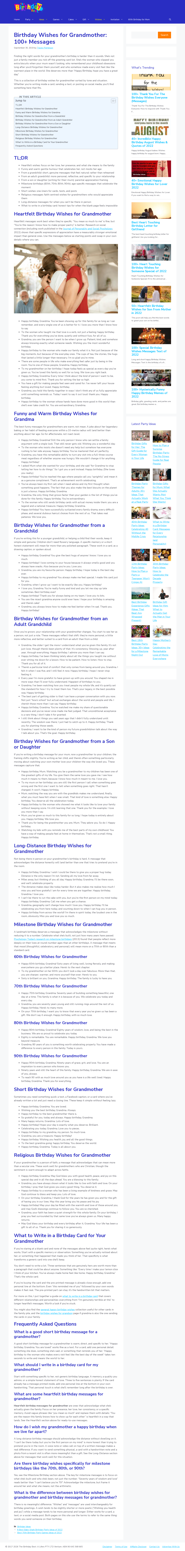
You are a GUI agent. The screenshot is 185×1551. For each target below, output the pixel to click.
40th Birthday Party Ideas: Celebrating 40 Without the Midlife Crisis (140, 529)
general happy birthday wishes (58, 1309)
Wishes (98, 19)
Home (17, 19)
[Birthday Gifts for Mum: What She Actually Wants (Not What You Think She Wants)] (162, 475)
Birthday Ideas (24, 1526)
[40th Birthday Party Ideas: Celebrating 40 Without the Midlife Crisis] (141, 513)
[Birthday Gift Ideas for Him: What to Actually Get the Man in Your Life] (162, 593)
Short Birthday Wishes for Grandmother (34, 134)
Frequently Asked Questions (29, 145)
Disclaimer (107, 1546)
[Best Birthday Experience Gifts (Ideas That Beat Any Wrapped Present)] (141, 593)
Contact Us (154, 1546)
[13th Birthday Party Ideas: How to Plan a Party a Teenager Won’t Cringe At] (141, 555)
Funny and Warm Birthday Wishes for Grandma (37, 112)
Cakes (71, 19)
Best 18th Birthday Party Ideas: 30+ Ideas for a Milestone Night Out (140, 648)
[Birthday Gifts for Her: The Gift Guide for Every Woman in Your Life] (141, 436)
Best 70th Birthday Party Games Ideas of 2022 (39, 1532)
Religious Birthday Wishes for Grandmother (36, 138)
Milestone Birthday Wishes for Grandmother (36, 131)
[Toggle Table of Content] (112, 101)
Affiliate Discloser (138, 1546)
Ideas (41, 19)
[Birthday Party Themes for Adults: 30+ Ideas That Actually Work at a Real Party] (141, 475)
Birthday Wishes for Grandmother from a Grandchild (40, 116)
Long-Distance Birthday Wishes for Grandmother (38, 127)
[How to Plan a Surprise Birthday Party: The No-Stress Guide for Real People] (162, 437)
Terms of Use (121, 1546)
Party (27, 19)
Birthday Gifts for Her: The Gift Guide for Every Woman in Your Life (139, 451)
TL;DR (18, 105)
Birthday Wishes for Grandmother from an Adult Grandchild (43, 119)
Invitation (115, 19)
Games (56, 19)
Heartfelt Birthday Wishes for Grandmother (36, 108)
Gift (84, 19)
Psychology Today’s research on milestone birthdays (43, 939)
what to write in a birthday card (80, 1296)
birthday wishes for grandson (56, 1313)
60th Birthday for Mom (139, 19)
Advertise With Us (171, 1546)
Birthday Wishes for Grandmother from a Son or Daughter (43, 123)
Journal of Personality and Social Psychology (87, 228)
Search (164, 35)
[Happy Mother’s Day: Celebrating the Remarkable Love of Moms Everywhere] (162, 632)
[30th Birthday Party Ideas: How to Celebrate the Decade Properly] (162, 555)
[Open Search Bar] (170, 19)
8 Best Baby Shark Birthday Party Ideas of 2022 (39, 1529)
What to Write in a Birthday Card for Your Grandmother (41, 142)
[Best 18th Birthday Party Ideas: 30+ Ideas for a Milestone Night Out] (141, 632)
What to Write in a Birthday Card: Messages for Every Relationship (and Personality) (161, 532)
